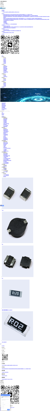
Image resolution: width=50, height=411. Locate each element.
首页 (2, 112)
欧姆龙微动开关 (5, 16)
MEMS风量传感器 (6, 20)
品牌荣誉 (4, 60)
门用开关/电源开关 (15, 16)
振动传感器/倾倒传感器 (15, 19)
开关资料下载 (5, 30)
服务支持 (3, 28)
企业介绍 (4, 58)
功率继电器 (18, 15)
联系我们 (3, 34)
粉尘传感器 (47, 19)
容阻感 (3, 114)
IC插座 (19, 18)
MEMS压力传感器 (35, 19)
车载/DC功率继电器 (23, 15)
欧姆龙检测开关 (10, 16)
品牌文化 (4, 59)
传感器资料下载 (18, 30)
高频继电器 (9, 15)
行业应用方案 (5, 76)
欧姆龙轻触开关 (20, 16)
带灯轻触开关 (41, 16)
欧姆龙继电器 (5, 14)
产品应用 (4, 75)
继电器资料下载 (9, 30)
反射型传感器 (10, 19)
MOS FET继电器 (27, 14)
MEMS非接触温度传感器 (29, 19)
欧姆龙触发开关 (5, 139)
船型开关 (23, 16)
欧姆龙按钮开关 (27, 16)
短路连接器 (22, 18)
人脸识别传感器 (20, 19)
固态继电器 (27, 15)
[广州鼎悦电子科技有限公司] (3, 8)
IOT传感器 (24, 19)
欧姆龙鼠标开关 (45, 16)
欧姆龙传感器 (16, 14)
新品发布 (4, 32)
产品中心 (3, 13)
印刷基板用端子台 (39, 18)
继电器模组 (23, 14)
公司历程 (4, 62)
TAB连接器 (32, 18)
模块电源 (4, 176)
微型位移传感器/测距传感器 (42, 19)
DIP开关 (35, 16)
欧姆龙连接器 (13, 14)
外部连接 (17, 18)
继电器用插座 (36, 15)
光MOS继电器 (5, 171)
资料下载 (7, 29)
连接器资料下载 (14, 30)
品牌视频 (4, 61)
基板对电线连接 (10, 18)
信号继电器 (15, 15)
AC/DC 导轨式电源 (6, 175)
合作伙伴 (4, 63)
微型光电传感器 (5, 19)
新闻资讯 (7, 32)
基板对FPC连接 (5, 18)
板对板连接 (14, 18)
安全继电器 (12, 15)
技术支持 (4, 29)
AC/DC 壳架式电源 (6, 174)
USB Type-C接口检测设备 (27, 18)
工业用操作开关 (32, 16)
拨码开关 (37, 16)
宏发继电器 (20, 14)
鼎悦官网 (3, 10)
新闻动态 (3, 31)
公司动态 (12, 32)
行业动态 (10, 32)
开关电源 (31, 14)
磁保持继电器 (5, 15)
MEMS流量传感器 (11, 20)
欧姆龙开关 (9, 14)
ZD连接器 (35, 18)
